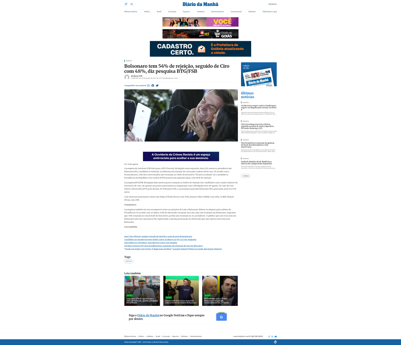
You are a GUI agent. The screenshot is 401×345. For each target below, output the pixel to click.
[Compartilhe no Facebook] (152, 85)
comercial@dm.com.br (241, 336)
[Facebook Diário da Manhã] (269, 336)
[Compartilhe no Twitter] (157, 85)
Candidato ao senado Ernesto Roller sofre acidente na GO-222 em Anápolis (160, 239)
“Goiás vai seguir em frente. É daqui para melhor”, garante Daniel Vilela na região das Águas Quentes (173, 249)
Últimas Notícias (130, 12)
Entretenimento (217, 12)
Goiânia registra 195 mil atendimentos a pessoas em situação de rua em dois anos (163, 246)
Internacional (236, 12)
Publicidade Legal (270, 12)
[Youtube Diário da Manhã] (276, 336)
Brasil (159, 12)
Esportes (186, 12)
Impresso (272, 4)
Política (147, 12)
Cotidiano (200, 12)
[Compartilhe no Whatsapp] (148, 85)
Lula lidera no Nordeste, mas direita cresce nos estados (150, 242)
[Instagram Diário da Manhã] (272, 336)
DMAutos (252, 12)
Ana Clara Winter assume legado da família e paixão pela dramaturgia (158, 236)
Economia (172, 12)
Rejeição (129, 261)
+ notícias (245, 176)
